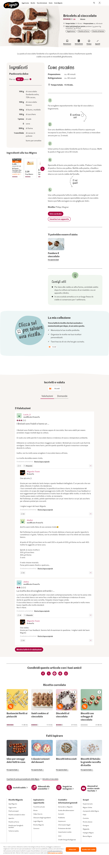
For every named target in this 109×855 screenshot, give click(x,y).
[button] (19, 416)
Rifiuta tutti (72, 849)
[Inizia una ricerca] (94, 3)
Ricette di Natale (98, 31)
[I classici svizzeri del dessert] (42, 755)
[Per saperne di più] (56, 256)
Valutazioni (47, 395)
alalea (26, 581)
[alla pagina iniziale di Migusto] (11, 3)
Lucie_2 (27, 414)
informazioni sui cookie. (55, 853)
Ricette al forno (83, 31)
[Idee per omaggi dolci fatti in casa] (17, 755)
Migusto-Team (33, 471)
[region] (54, 849)
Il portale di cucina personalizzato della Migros (23, 779)
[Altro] (90, 465)
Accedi (54, 347)
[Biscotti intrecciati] (66, 755)
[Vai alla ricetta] (17, 708)
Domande (62, 395)
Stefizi (30, 520)
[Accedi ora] (99, 3)
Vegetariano (71, 31)
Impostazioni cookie (64, 832)
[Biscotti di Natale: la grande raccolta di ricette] (91, 755)
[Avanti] (42, 169)
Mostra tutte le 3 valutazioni (29, 649)
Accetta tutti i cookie (88, 849)
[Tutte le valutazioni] (68, 19)
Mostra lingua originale (41, 461)
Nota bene (30, 79)
